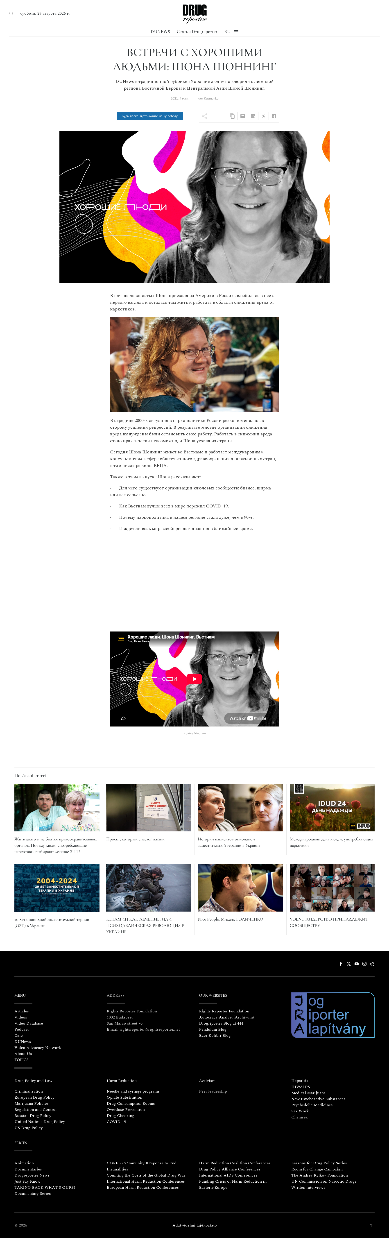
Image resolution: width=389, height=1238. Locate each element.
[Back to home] (194, 13)
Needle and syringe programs (133, 1091)
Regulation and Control (35, 1110)
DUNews (22, 1042)
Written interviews (308, 1187)
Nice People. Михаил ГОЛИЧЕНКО (230, 919)
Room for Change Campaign (317, 1169)
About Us (23, 1054)
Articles (21, 1011)
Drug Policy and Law (33, 1081)
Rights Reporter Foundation (224, 1011)
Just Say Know (27, 1181)
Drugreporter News (32, 1175)
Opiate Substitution (124, 1097)
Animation (24, 1163)
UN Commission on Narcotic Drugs (323, 1181)
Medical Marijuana (308, 1093)
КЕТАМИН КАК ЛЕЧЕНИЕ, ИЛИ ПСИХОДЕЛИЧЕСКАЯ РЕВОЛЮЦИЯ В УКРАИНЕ (145, 926)
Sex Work (300, 1111)
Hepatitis (299, 1081)
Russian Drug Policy (32, 1116)
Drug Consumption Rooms (131, 1103)
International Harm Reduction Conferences (146, 1181)
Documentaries (28, 1169)
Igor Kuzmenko (208, 98)
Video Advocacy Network (37, 1048)
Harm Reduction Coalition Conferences (235, 1163)
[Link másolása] (232, 116)
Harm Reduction (122, 1081)
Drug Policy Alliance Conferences (229, 1169)
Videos (20, 1017)
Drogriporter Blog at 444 (221, 1023)
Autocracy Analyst (216, 1017)
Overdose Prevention (126, 1110)
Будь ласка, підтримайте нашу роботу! (150, 116)
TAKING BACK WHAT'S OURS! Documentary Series (44, 1190)
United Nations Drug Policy (39, 1122)
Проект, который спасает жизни (135, 839)
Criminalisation (28, 1091)
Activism (207, 1081)
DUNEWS (160, 32)
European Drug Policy (34, 1097)
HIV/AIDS (300, 1087)
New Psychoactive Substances (318, 1099)
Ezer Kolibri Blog (215, 1035)
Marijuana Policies (31, 1103)
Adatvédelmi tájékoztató (194, 1225)
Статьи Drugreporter (197, 32)
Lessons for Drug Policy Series (319, 1163)
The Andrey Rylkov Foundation (319, 1175)
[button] (11, 13)
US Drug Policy (28, 1128)
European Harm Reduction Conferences (143, 1187)
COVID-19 (116, 1122)
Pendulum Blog (212, 1029)
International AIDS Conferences (228, 1175)
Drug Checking (120, 1116)
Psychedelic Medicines (312, 1105)
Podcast (21, 1029)
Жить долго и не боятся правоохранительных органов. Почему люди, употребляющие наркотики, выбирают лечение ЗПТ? (55, 845)
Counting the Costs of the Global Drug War (146, 1175)
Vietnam (200, 733)
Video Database (28, 1023)
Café (18, 1035)
